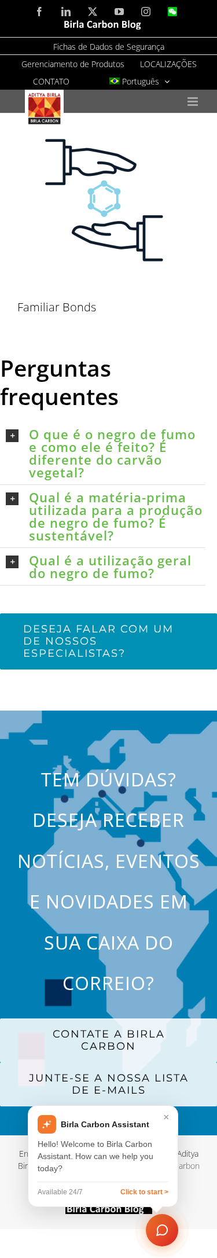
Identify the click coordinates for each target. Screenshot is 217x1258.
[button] (105, 453)
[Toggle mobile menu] (193, 101)
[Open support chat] (162, 1230)
